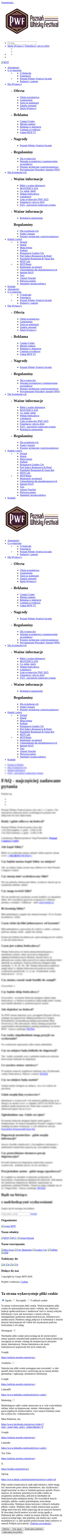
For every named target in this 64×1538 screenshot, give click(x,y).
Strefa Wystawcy (15, 46)
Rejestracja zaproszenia (31, 218)
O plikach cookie (39, 1300)
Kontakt (11, 286)
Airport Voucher (28, 278)
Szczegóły (21, 1300)
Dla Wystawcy (14, 84)
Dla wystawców (28, 158)
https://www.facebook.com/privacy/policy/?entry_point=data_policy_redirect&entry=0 (22, 1425)
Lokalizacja (25, 196)
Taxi (22, 275)
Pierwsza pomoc (28, 281)
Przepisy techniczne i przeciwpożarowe (39, 167)
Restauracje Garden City (32, 253)
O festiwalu (25, 73)
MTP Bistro (25, 264)
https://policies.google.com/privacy (18, 1357)
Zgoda (8, 1300)
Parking (23, 250)
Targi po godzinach (29, 102)
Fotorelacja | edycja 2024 (37, 46)
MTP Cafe (25, 261)
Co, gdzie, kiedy (28, 191)
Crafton (24, 1281)
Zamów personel (28, 105)
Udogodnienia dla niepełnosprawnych (38, 269)
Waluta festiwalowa (29, 194)
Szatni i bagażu (27, 233)
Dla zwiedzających (29, 231)
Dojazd (23, 242)
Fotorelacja (25, 76)
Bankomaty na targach (31, 267)
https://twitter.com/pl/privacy (15, 1469)
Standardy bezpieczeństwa (33, 283)
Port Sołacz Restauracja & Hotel (36, 256)
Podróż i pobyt (14, 239)
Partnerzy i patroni (29, 81)
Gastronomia (26, 100)
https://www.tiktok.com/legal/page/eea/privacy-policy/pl (28, 1479)
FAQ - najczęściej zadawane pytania (38, 205)
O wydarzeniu (14, 70)
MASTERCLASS (29, 188)
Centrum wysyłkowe (30, 129)
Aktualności (13, 67)
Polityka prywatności (40, 1523)
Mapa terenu (26, 247)
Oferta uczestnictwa (29, 97)
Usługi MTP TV (28, 132)
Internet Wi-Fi (27, 272)
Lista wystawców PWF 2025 (34, 199)
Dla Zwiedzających (17, 172)
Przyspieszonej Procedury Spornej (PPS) (40, 169)
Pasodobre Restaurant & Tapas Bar (37, 258)
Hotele (23, 244)
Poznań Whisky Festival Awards (36, 78)
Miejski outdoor (27, 124)
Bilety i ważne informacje (32, 185)
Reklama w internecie (30, 127)
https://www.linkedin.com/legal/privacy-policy (24, 1394)
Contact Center (27, 121)
